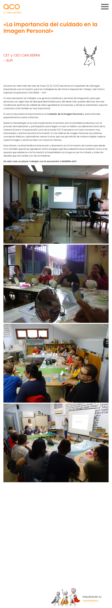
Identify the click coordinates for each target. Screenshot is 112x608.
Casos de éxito (13, 12)
